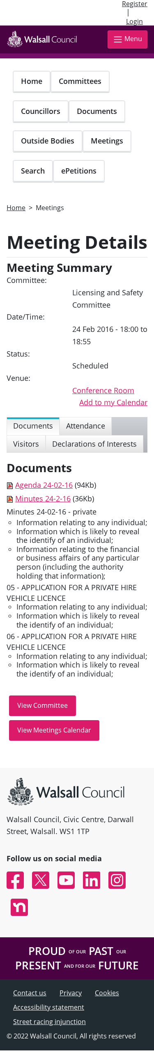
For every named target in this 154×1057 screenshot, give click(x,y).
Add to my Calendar (113, 402)
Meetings (107, 141)
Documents (97, 111)
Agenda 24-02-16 (44, 485)
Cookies (107, 992)
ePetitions (79, 171)
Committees (80, 81)
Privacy (71, 992)
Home (31, 81)
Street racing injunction (49, 1021)
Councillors (40, 111)
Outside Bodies (47, 141)
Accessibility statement (48, 1007)
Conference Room (103, 390)
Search (33, 171)
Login (134, 21)
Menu (133, 38)
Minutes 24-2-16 (43, 498)
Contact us (29, 992)
